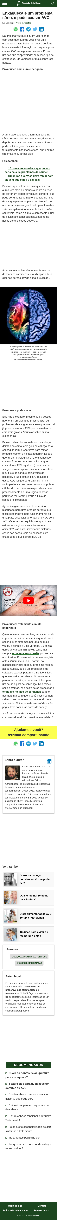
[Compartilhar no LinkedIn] (41, 29)
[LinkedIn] (49, 761)
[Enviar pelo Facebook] (22, 29)
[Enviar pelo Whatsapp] (15, 29)
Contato (42, 1206)
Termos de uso (42, 1210)
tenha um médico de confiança (21, 691)
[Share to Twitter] (35, 29)
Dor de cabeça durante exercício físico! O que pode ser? (26, 1096)
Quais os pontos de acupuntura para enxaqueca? (27, 1075)
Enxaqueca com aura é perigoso (29, 957)
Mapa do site (15, 1206)
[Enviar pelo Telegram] (28, 29)
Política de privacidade (15, 1210)
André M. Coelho (23, 23)
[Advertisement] (28, 102)
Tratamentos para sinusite (24, 1137)
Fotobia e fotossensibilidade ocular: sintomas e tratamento (28, 1129)
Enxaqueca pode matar (29, 963)
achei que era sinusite (25, 653)
